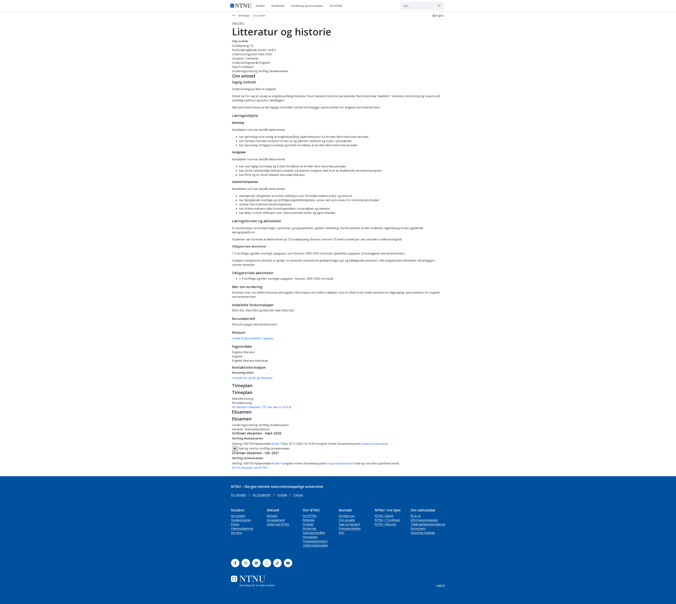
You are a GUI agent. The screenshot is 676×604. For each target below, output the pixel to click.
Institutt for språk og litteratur (252, 378)
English (440, 15)
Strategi (308, 524)
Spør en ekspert (349, 524)
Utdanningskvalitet (315, 545)
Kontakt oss (347, 516)
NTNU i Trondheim (387, 520)
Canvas (298, 495)
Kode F (276, 444)
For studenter (262, 495)
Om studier (238, 516)
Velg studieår (240, 41)
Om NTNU (310, 516)
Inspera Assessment (374, 444)
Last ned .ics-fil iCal (279, 407)
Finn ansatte (347, 520)
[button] (233, 15)
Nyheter (272, 516)
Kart (341, 533)
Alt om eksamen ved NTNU (250, 468)
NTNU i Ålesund (385, 524)
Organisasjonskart (315, 541)
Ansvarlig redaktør (423, 533)
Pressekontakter (350, 528)
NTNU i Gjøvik (384, 516)
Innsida (282, 495)
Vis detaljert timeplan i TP (249, 407)
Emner (235, 524)
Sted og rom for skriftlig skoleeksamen (263, 448)
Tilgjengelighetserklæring (428, 524)
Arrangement (276, 520)
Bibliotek (309, 520)
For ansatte (238, 495)
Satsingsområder (314, 533)
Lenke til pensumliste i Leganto (252, 338)
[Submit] (439, 6)
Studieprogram (241, 520)
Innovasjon (310, 537)
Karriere (236, 533)
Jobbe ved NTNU (278, 524)
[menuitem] (261, 6)
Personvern (418, 528)
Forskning (309, 528)
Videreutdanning (242, 528)
